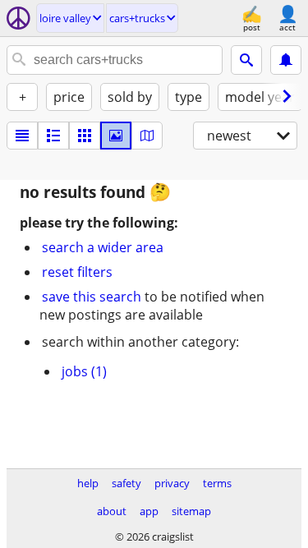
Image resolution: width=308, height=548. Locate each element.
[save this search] (285, 60)
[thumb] (53, 136)
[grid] (84, 136)
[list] (22, 136)
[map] (147, 136)
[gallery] (115, 136)
